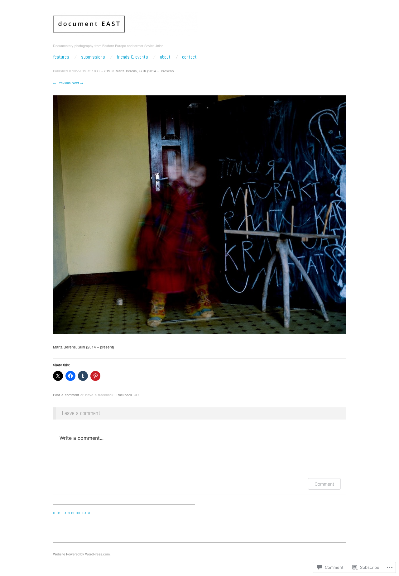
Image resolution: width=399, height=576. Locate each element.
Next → (77, 82)
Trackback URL (128, 394)
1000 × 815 (101, 70)
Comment (324, 484)
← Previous (62, 82)
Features (61, 57)
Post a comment (66, 394)
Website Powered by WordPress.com (81, 553)
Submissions (93, 57)
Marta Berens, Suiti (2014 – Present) (145, 70)
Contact (189, 57)
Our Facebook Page (72, 513)
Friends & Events (132, 57)
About (165, 57)
